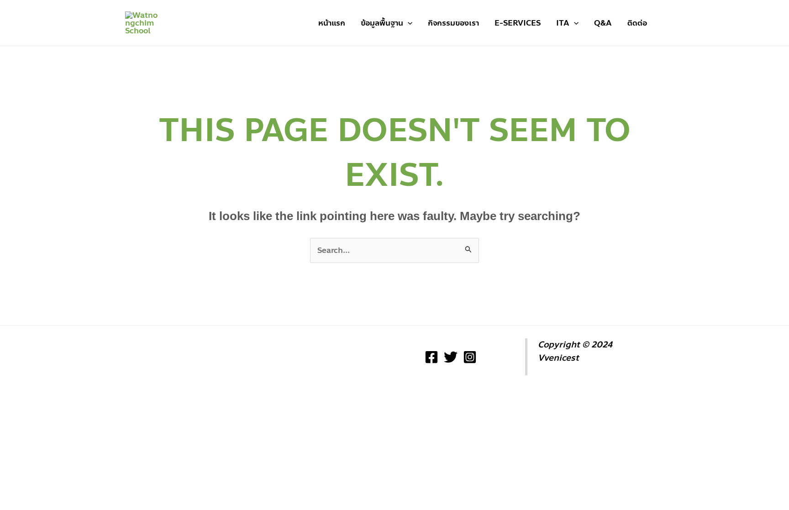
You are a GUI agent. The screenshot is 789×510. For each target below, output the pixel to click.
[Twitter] (451, 357)
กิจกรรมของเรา (453, 23)
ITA (562, 23)
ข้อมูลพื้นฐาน (382, 23)
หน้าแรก (331, 23)
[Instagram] (470, 357)
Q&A (603, 23)
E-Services (517, 23)
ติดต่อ (637, 23)
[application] (407, 23)
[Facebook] (431, 357)
